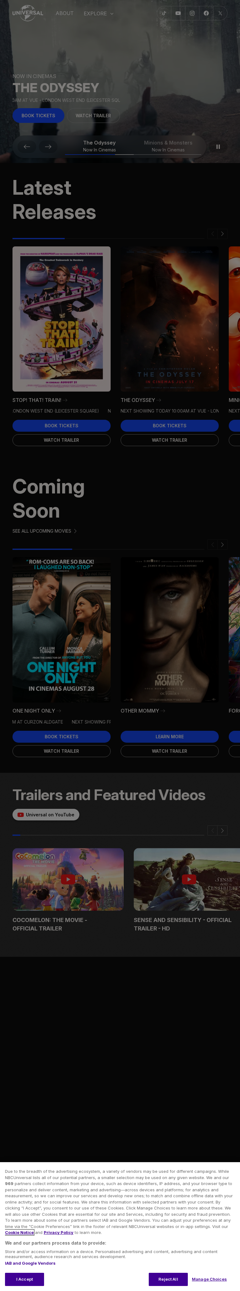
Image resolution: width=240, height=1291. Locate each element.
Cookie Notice (19, 1232)
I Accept (24, 1279)
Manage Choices (209, 1279)
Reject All (168, 1279)
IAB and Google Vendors (30, 1263)
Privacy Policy (58, 1232)
